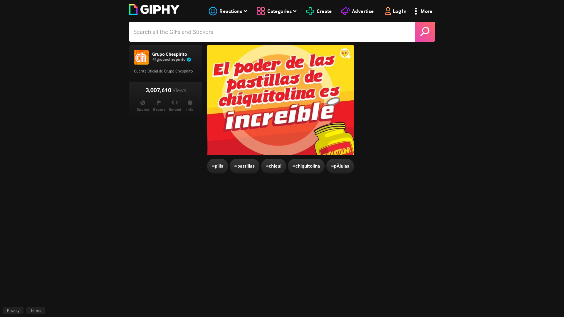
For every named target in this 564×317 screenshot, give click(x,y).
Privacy (13, 310)
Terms (36, 310)
